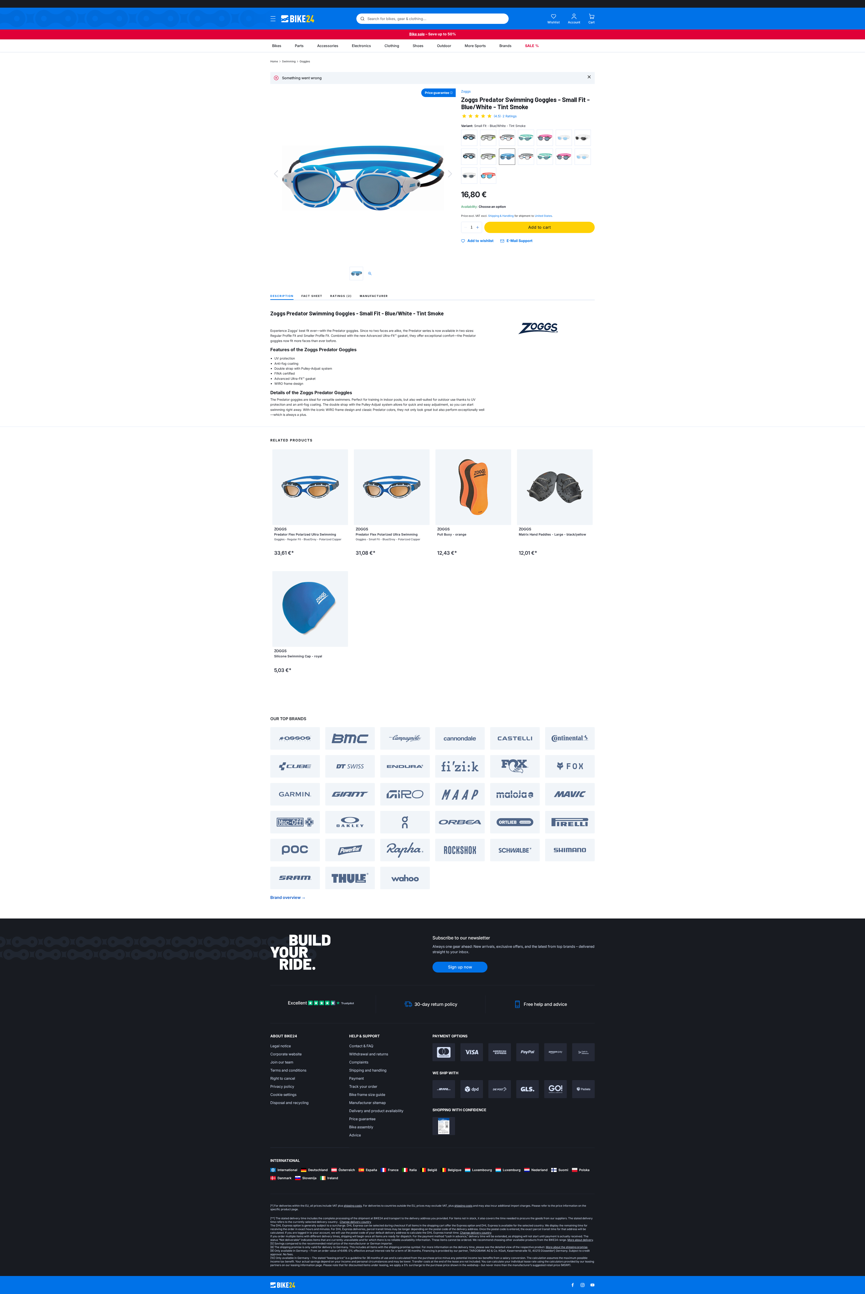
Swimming (289, 61)
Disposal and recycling (289, 1102)
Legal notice (280, 1046)
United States (543, 215)
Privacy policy (282, 1086)
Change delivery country (355, 1222)
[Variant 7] (583, 138)
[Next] (450, 173)
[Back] (276, 173)
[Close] (589, 77)
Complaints (358, 1062)
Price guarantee (362, 1119)
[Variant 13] (564, 157)
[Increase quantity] (478, 227)
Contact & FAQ (361, 1046)
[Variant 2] (488, 138)
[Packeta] (583, 1089)
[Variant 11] (526, 157)
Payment (356, 1078)
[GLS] (527, 1089)
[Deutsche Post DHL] (443, 1089)
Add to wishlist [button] (480, 241)
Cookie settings (283, 1094)
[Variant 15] (469, 175)
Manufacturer (374, 296)
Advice (355, 1135)
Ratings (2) (341, 296)
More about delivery (580, 1240)
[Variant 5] (545, 138)
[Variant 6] (564, 138)
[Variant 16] (488, 175)
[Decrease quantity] (466, 227)
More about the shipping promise (566, 1247)
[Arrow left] (439, 487)
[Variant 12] (545, 157)
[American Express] (499, 1052)
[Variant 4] (526, 138)
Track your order (363, 1086)
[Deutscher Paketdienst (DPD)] (471, 1089)
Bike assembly (361, 1127)
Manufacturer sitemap (367, 1102)
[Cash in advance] (583, 1052)
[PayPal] (527, 1052)
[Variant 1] (469, 138)
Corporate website (286, 1054)
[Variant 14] (583, 157)
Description (282, 296)
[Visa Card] (471, 1052)
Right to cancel (282, 1078)
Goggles (305, 61)
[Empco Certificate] (443, 1126)
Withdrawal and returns (368, 1054)
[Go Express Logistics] (555, 1089)
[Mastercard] (443, 1052)
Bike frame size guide (367, 1094)
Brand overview (285, 897)
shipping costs (353, 1205)
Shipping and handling (368, 1070)
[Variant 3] (507, 138)
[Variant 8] (469, 157)
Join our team (281, 1062)
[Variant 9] (488, 157)
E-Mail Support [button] (520, 241)
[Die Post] (499, 1089)
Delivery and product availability (376, 1110)
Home (274, 61)
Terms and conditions (288, 1070)
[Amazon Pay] (555, 1052)
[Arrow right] (506, 487)
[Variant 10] (507, 157)
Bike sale (417, 34)
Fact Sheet (311, 296)
